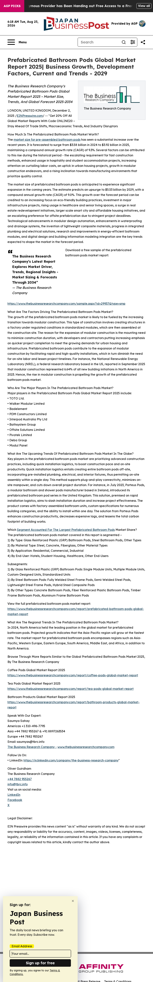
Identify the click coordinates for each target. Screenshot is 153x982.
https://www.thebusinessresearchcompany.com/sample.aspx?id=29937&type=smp (66, 303)
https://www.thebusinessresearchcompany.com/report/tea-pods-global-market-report (70, 689)
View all (144, 6)
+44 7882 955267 (19, 779)
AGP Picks (12, 6)
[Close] (73, 901)
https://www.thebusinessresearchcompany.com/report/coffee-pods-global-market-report (72, 675)
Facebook (14, 800)
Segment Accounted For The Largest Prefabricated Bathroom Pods (66, 530)
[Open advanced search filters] (132, 42)
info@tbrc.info (17, 784)
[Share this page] (143, 42)
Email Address (22, 946)
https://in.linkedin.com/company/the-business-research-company (71, 760)
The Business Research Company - (32, 747)
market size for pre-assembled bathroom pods (47, 139)
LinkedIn (13, 795)
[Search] (123, 42)
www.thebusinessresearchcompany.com (85, 747)
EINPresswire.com (30, 116)
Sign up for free (40, 963)
